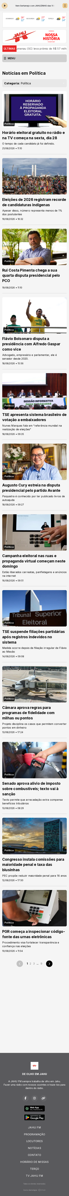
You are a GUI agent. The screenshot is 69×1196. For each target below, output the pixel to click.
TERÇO (34, 1168)
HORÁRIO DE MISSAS (34, 1161)
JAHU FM (34, 1127)
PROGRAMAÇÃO (34, 1134)
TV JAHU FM (34, 1175)
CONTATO (34, 1155)
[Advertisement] (34, 1008)
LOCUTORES (34, 1141)
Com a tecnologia (30, 1190)
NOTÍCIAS (34, 1148)
